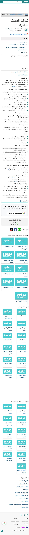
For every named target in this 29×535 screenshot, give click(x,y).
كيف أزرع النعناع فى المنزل (21, 495)
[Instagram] (21, 515)
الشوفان (16, 181)
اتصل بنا (26, 518)
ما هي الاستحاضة (24, 481)
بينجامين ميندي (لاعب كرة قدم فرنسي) (18, 504)
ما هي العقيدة (24, 507)
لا (12, 223)
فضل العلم (25, 490)
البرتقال (14, 177)
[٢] (8, 169)
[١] (24, 131)
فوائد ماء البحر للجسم (23, 484)
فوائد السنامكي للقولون (22, 487)
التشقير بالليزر (25, 501)
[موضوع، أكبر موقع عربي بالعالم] (25, 2)
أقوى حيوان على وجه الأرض (21, 492)
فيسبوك (15, 229)
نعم (17, 223)
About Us (26, 524)
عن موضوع (16, 518)
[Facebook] (27, 515)
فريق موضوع (16, 524)
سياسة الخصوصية (15, 521)
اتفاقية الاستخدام (24, 521)
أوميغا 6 (13, 86)
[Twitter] (24, 515)
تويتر (11, 229)
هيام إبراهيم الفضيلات (10, 29)
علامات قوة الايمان (23, 498)
